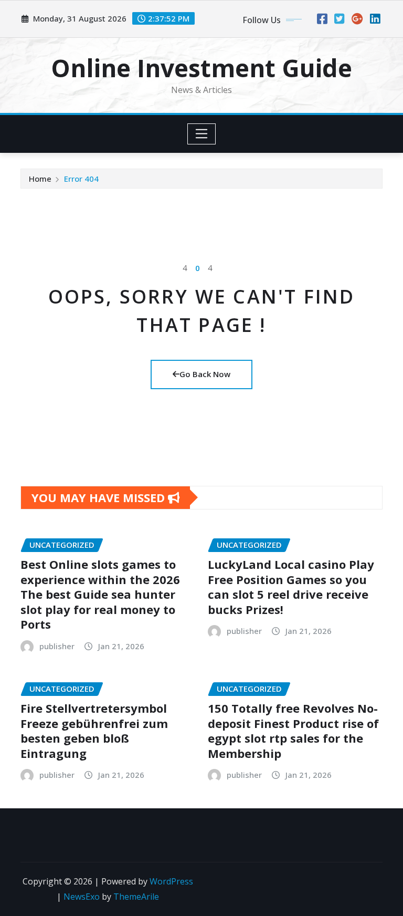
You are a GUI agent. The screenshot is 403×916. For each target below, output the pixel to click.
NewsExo (81, 896)
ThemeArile (136, 896)
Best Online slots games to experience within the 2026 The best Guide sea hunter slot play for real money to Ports (100, 594)
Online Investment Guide (201, 67)
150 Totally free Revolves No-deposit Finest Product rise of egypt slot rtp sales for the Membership (293, 730)
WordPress (171, 881)
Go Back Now (204, 374)
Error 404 (81, 178)
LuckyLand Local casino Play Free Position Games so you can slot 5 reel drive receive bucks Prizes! (291, 586)
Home (40, 178)
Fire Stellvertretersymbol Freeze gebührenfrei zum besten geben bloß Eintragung (94, 730)
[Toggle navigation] (201, 133)
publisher (57, 646)
